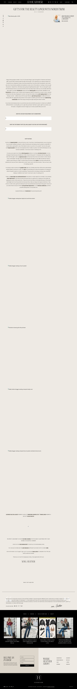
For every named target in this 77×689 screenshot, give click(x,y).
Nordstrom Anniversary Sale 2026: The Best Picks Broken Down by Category (65, 641)
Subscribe (67, 2)
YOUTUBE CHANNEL (26, 539)
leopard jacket (13, 142)
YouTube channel (42, 153)
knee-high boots (11, 178)
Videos (19, 2)
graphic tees (23, 167)
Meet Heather (65, 21)
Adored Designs (50, 686)
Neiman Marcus (60, 660)
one (25, 169)
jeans (37, 160)
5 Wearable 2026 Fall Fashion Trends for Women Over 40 (12, 641)
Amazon (68, 664)
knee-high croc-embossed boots (18, 176)
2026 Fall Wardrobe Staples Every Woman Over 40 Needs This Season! (30, 641)
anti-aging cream (42, 94)
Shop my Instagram (38, 682)
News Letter (35, 551)
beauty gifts (33, 90)
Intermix (58, 664)
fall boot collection (41, 185)
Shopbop (68, 658)
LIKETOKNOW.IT (25, 548)
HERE (47, 548)
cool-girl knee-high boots (28, 185)
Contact (71, 686)
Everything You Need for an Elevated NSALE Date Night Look (47, 641)
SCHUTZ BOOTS (30, 516)
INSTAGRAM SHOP (23, 544)
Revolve (68, 660)
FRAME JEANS (43, 514)
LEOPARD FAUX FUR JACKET (12, 514)
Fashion (10, 2)
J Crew (67, 662)
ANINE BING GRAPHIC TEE (33, 514)
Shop (61, 2)
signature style (22, 156)
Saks (58, 662)
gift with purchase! (36, 95)
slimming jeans (25, 153)
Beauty (15, 2)
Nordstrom (19, 90)
